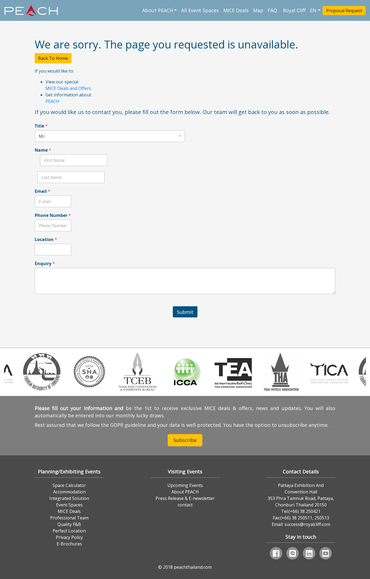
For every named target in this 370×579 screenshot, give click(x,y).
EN (313, 10)
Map (258, 10)
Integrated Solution (69, 498)
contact (185, 505)
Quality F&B (69, 524)
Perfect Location (69, 531)
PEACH (52, 101)
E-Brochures (69, 544)
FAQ (273, 10)
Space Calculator (69, 485)
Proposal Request (344, 11)
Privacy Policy (69, 537)
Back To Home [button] (53, 58)
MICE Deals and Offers (68, 88)
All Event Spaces (200, 10)
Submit (185, 312)
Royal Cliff (294, 10)
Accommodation (69, 492)
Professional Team (69, 518)
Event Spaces (69, 505)
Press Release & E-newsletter (185, 498)
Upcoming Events (185, 485)
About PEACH (157, 10)
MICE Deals (236, 10)
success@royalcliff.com (307, 524)
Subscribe (185, 440)
